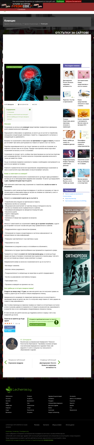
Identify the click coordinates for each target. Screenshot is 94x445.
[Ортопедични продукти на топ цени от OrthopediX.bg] (76, 273)
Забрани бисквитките (73, 1)
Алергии (8, 408)
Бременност (30, 401)
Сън (71, 408)
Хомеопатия (30, 405)
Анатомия (51, 410)
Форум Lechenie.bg (53, 412)
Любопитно (9, 396)
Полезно (29, 396)
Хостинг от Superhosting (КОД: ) (39, 440)
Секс (28, 403)
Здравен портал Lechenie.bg (12, 24)
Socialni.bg (15, 431)
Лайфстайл (9, 405)
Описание (11, 112)
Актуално (29, 412)
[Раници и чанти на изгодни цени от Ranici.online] (76, 228)
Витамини (8, 412)
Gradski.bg (8, 431)
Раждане (50, 401)
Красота (72, 403)
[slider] (9, 323)
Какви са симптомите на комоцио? (18, 114)
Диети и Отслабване (75, 398)
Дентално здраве (53, 405)
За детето (29, 398)
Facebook (10, 327)
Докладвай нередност (38, 324)
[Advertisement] (47, 50)
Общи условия (56, 425)
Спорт (29, 408)
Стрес (7, 410)
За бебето (51, 398)
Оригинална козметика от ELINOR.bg (75, 201)
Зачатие (8, 401)
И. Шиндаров (10, 104)
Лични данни (70, 425)
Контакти (46, 425)
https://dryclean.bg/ (70, 198)
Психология (30, 410)
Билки (50, 408)
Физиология (73, 410)
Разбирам (60, 1)
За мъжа (8, 398)
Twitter (9, 330)
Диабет (72, 405)
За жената (73, 396)
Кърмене (72, 401)
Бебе (7, 403)
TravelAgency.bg (24, 431)
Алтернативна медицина (55, 403)
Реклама (36, 425)
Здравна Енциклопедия (31, 24)
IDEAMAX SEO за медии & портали (15, 440)
